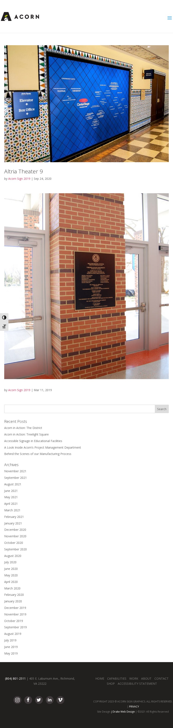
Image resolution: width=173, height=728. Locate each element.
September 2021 (15, 478)
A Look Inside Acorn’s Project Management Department (42, 447)
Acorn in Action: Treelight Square (26, 434)
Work (133, 678)
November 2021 (15, 471)
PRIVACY (134, 706)
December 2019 (15, 608)
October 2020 (13, 543)
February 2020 (14, 595)
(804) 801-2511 (15, 678)
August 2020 (12, 556)
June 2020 (11, 569)
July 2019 (10, 640)
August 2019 (12, 634)
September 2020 (15, 549)
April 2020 (11, 582)
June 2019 (11, 647)
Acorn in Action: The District (23, 428)
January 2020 (13, 601)
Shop (111, 684)
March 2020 (12, 588)
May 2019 (11, 653)
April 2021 (11, 504)
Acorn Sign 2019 (19, 179)
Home (99, 678)
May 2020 (11, 575)
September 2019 (15, 627)
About (146, 678)
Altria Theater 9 (23, 171)
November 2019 (15, 614)
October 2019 (13, 621)
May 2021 (11, 497)
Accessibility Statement (137, 684)
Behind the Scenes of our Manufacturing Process (37, 454)
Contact (161, 678)
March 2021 (12, 510)
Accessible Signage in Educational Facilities (33, 441)
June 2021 (11, 491)
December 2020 (15, 530)
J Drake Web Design (123, 711)
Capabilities (116, 678)
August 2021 (12, 484)
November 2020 (15, 536)
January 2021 (13, 523)
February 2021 (14, 517)
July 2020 (10, 562)
